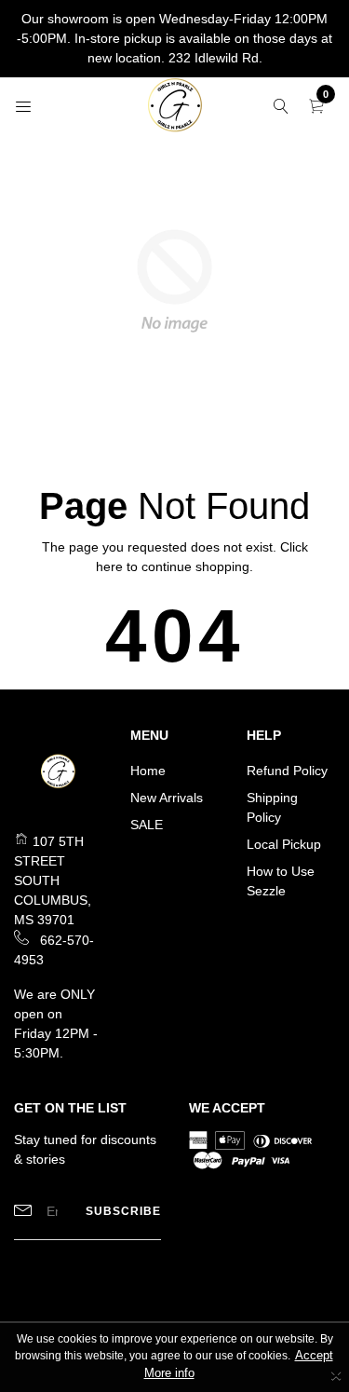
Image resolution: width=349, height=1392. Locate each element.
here (109, 566)
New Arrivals (166, 797)
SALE (146, 824)
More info (169, 1373)
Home (148, 770)
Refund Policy (287, 770)
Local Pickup (284, 844)
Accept (314, 1355)
